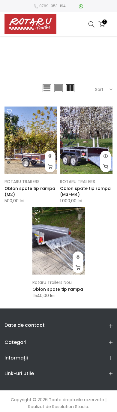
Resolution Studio (70, 407)
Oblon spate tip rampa (57, 289)
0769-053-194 (52, 5)
